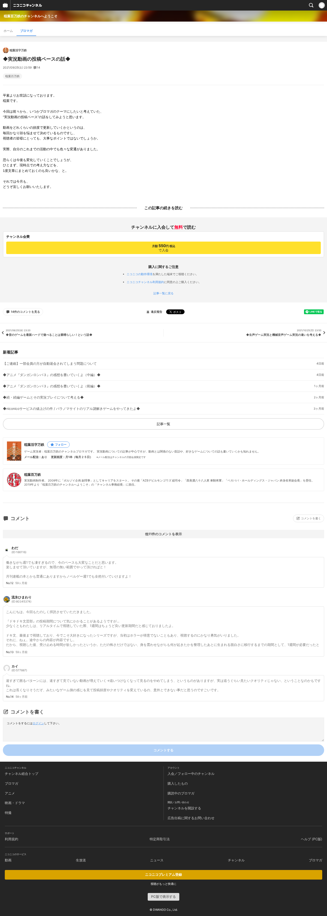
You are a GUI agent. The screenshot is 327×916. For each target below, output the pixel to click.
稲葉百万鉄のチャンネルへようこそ (30, 16)
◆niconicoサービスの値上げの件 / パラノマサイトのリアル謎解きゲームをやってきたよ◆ (71, 408)
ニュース (157, 860)
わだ (18, 550)
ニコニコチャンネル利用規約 (145, 282)
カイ (19, 668)
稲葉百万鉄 (12, 76)
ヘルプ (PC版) (311, 839)
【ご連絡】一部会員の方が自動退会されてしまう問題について (50, 363)
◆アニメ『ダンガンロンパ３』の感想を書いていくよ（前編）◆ (52, 386)
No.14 (10, 696)
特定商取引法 (160, 839)
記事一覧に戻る (163, 293)
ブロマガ (26, 31)
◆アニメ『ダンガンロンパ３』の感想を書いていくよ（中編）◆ (52, 375)
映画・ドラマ (15, 803)
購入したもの (178, 783)
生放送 (81, 860)
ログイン (38, 723)
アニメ (10, 793)
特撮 (8, 813)
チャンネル (236, 860)
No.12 (9, 583)
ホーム (8, 31)
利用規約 (11, 839)
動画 (8, 860)
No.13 (10, 652)
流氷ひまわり (21, 599)
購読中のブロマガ (181, 793)
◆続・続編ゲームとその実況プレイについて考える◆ (43, 397)
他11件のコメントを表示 (163, 534)
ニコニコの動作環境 (139, 274)
